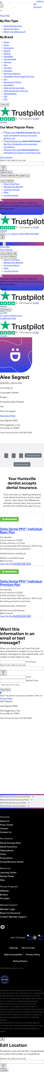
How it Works (7, 181)
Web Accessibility (13, 954)
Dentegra (8, 71)
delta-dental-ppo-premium (16, 91)
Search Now (6, 172)
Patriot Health (10, 59)
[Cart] (6, 234)
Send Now (5, 690)
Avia (5, 65)
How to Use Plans (11, 184)
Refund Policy (20, 961)
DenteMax (8, 56)
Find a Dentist (6, 157)
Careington (9, 48)
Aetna (6, 42)
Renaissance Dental (12, 82)
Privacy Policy (6, 698)
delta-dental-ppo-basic (14, 88)
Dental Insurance (11, 29)
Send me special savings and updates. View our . (21, 697)
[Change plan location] (1, 5)
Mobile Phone (32, 680)
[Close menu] (2, 237)
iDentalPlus (9, 85)
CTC (6, 99)
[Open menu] (1, 10)
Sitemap (13, 948)
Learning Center (11, 195)
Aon (5, 79)
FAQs (6, 192)
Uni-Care (8, 68)
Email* (29, 677)
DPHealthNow (10, 94)
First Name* (31, 662)
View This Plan (6, 564)
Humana (7, 62)
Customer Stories (12, 190)
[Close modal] (2, 1039)
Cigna (6, 45)
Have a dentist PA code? (13, 175)
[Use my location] (3, 168)
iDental (7, 51)
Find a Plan (5, 16)
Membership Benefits (13, 187)
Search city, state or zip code (13, 160)
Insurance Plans (7, 416)
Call (22, 564)
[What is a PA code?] (28, 175)
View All (4, 104)
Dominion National (12, 74)
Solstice (7, 54)
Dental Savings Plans (13, 26)
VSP (5, 96)
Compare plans (33, 455)
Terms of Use (28, 948)
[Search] (2, 234)
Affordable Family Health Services (19, 76)
